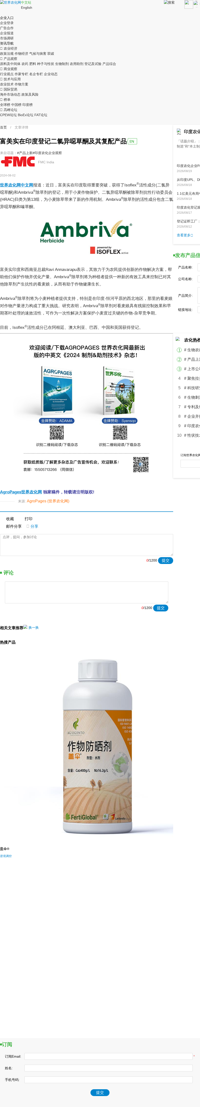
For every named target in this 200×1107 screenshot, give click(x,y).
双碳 (50, 53)
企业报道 (7, 33)
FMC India (46, 162)
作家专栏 (21, 74)
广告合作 (7, 28)
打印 (28, 519)
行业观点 (7, 74)
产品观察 (8, 59)
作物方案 (21, 84)
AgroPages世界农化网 (21, 492)
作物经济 (21, 53)
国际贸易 (8, 89)
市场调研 (7, 38)
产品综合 (109, 64)
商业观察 (8, 69)
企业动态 (51, 74)
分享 (32, 526)
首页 (3, 127)
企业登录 (7, 23)
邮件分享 (14, 526)
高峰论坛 (8, 110)
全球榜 (5, 105)
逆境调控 (6, 856)
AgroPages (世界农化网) (48, 501)
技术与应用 (10, 79)
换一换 (34, 627)
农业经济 (8, 48)
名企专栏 (36, 74)
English (26, 7)
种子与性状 (45, 64)
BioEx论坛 (25, 115)
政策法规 (7, 53)
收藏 (10, 519)
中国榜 (16, 105)
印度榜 (27, 105)
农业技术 (7, 84)
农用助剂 (76, 64)
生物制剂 (62, 64)
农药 (24, 64)
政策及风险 (30, 94)
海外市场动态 (10, 94)
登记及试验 (92, 64)
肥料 (32, 64)
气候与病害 (37, 53)
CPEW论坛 (8, 115)
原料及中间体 (10, 64)
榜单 (5, 99)
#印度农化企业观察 (47, 153)
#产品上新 (25, 153)
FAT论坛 (40, 115)
